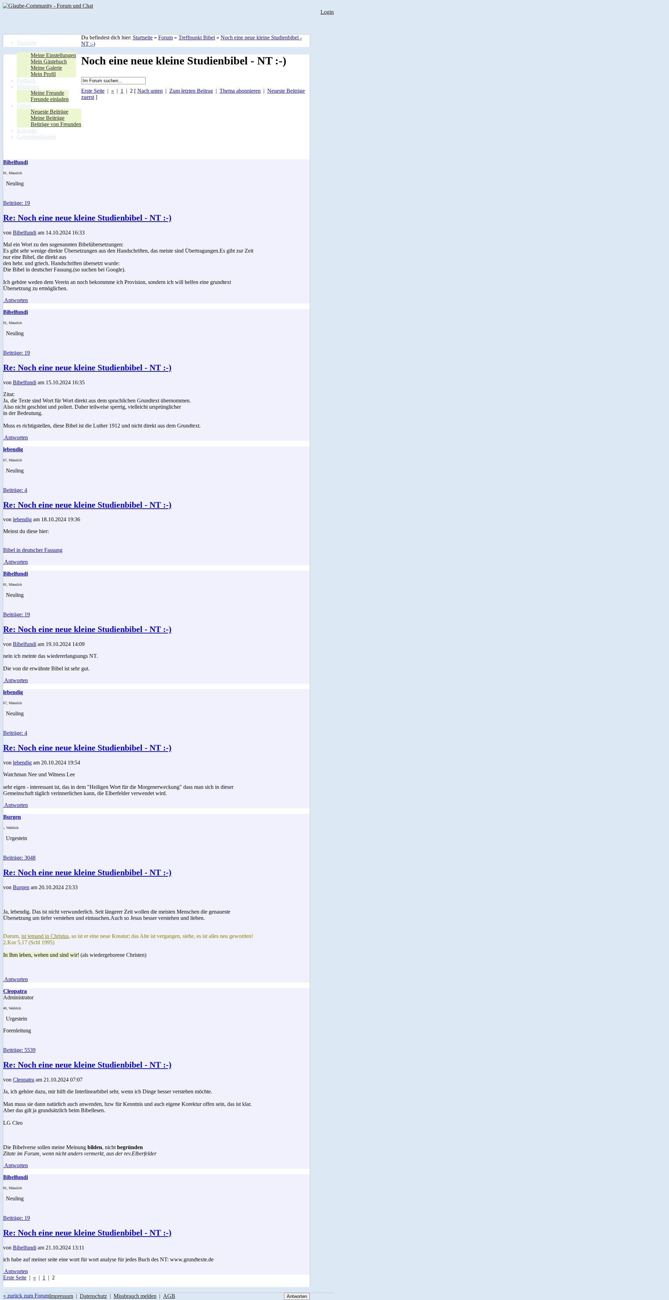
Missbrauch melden (135, 1296)
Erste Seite (93, 91)
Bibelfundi (24, 233)
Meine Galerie (46, 68)
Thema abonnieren (240, 91)
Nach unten (150, 91)
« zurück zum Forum (26, 1296)
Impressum (61, 1296)
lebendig (22, 519)
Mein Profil (43, 74)
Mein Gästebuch (49, 61)
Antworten (15, 300)
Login (327, 12)
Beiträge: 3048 (19, 858)
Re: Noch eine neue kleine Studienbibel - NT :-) (87, 217)
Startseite (143, 37)
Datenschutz (93, 1296)
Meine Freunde (47, 93)
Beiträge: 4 (15, 490)
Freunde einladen (50, 99)
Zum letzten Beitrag (191, 91)
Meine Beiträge (47, 118)
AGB (169, 1296)
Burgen (21, 887)
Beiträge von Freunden (56, 124)
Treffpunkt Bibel (196, 37)
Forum (165, 37)
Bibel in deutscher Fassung (32, 550)
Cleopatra (23, 1080)
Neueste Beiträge (49, 112)
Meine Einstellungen (53, 55)
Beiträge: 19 (16, 203)
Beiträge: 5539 (19, 1050)
